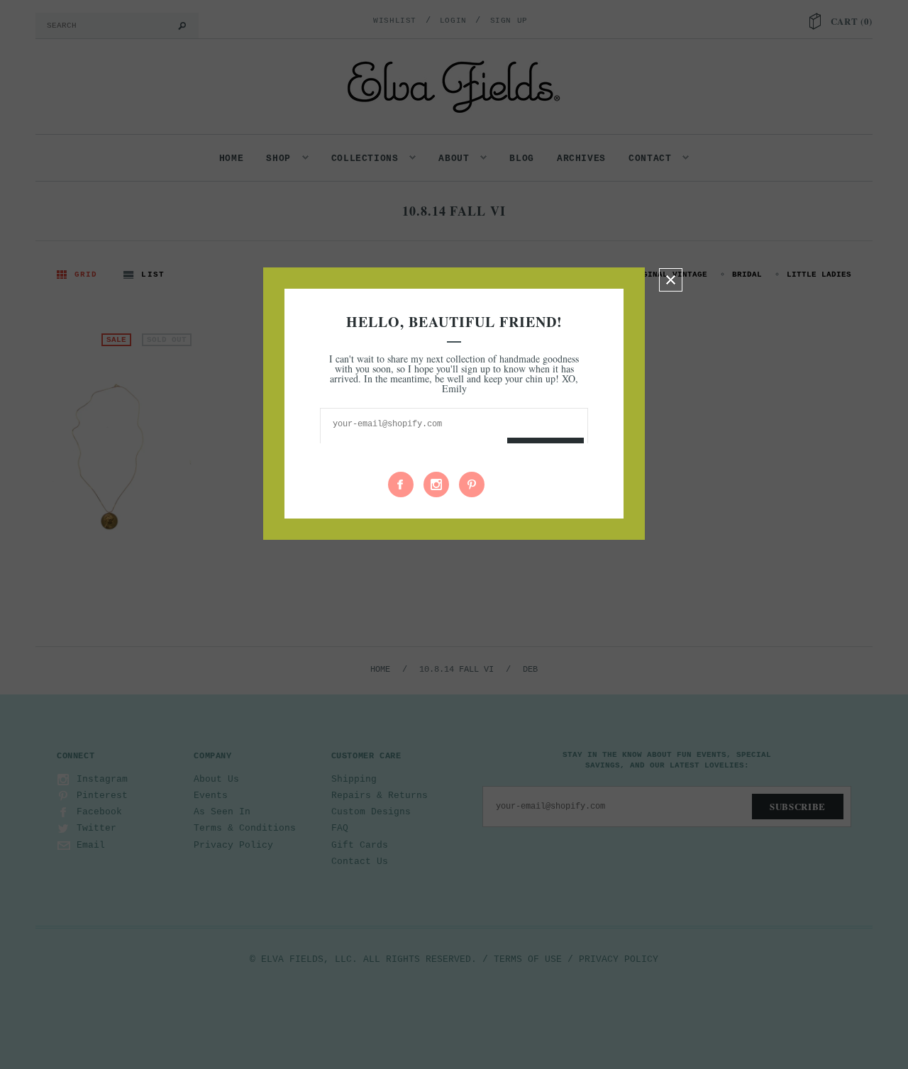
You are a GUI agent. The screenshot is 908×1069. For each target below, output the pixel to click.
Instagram (436, 484)
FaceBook (401, 484)
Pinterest (472, 484)
